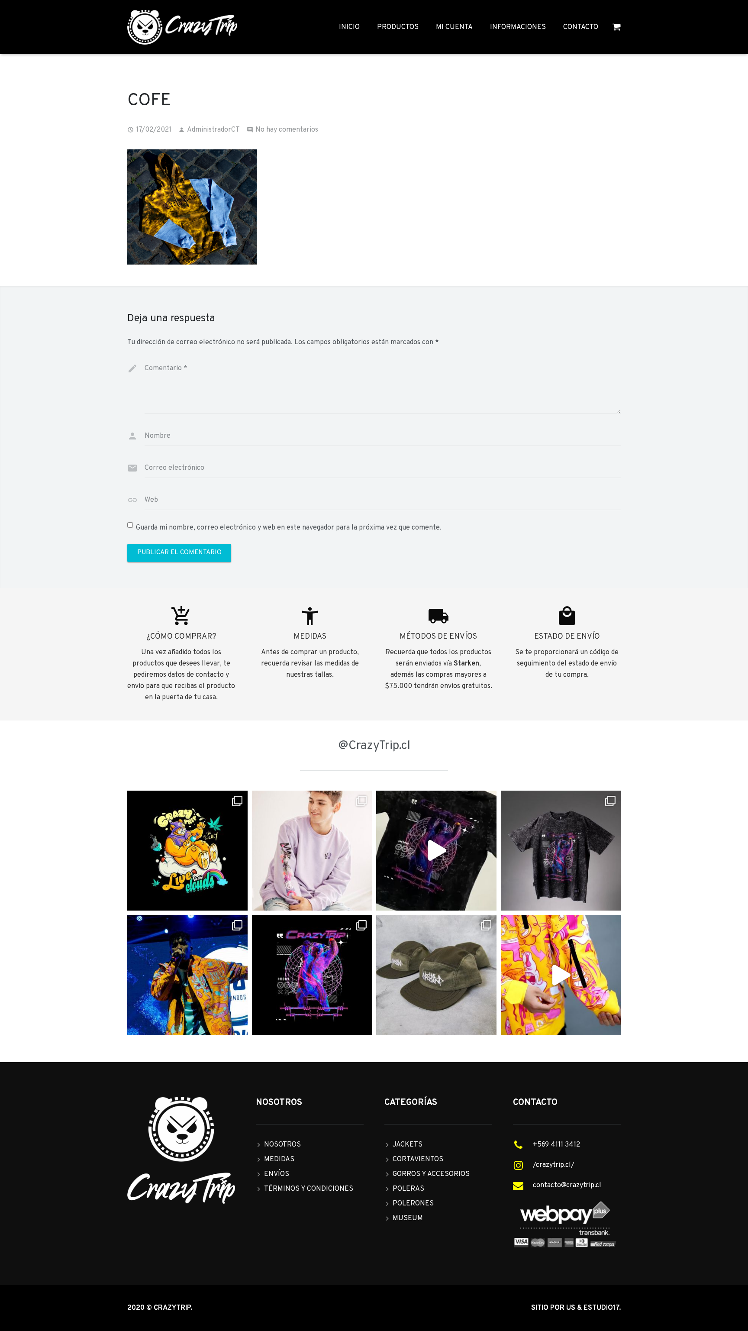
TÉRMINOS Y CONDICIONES (308, 1189)
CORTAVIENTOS (418, 1159)
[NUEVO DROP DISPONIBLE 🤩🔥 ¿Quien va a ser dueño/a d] (561, 851)
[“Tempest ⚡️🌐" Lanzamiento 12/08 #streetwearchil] (312, 975)
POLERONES (413, 1203)
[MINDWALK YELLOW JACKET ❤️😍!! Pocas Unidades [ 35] (561, 975)
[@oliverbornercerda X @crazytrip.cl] (312, 851)
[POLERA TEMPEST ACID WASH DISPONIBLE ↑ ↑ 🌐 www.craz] (436, 851)
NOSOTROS (282, 1144)
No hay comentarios (286, 130)
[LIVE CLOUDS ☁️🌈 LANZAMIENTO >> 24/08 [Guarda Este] (187, 851)
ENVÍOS (276, 1174)
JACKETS (407, 1144)
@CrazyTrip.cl (374, 746)
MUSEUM (408, 1218)
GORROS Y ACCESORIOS (431, 1174)
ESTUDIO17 (601, 1308)
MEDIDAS (279, 1159)
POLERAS (408, 1189)
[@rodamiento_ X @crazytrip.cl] (187, 975)
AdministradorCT (213, 130)
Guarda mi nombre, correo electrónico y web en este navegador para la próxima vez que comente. (289, 527)
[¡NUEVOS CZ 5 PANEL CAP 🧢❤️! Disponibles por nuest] (436, 975)
